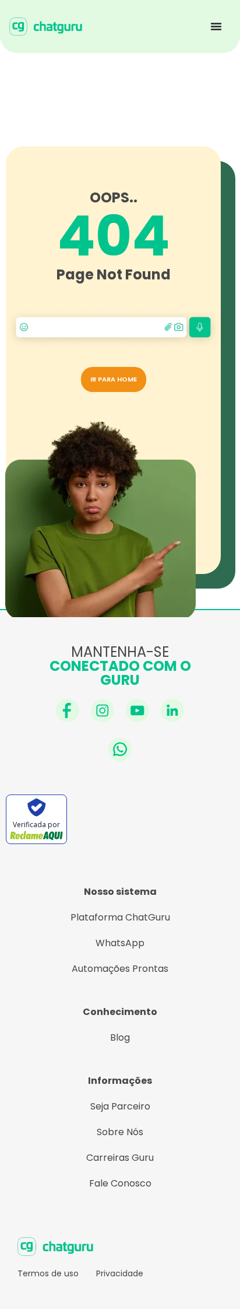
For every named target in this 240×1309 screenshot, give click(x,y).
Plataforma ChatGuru (120, 917)
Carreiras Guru (120, 1157)
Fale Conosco (120, 1183)
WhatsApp (120, 943)
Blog (120, 1037)
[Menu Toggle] (216, 26)
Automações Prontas (120, 968)
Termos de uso (48, 1273)
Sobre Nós (120, 1132)
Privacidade (119, 1273)
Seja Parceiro (120, 1106)
